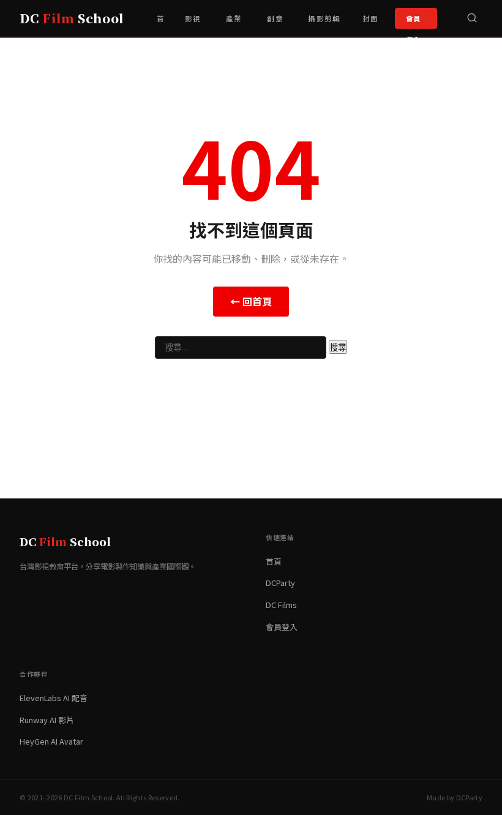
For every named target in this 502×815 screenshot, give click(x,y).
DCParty (280, 582)
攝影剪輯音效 (324, 25)
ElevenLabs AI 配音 (54, 698)
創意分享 (275, 25)
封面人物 (370, 25)
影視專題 (193, 25)
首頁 (161, 25)
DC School (72, 18)
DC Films (281, 604)
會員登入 (413, 21)
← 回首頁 (251, 301)
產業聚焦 (234, 25)
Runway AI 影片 (47, 720)
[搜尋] (472, 18)
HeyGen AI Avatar (51, 741)
